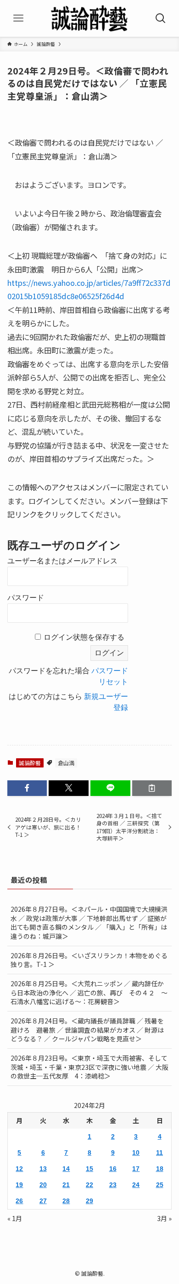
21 (66, 1184)
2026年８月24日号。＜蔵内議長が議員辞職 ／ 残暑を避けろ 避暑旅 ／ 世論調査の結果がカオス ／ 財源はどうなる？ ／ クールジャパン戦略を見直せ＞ (87, 1029)
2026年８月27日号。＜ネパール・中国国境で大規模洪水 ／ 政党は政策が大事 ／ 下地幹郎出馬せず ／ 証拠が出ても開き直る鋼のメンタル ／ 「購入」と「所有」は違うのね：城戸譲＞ (89, 922)
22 (89, 1184)
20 (43, 1184)
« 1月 (14, 1218)
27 (43, 1200)
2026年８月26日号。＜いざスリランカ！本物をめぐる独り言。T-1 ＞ (89, 960)
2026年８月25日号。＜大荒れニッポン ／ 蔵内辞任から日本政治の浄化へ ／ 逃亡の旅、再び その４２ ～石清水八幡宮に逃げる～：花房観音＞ (89, 992)
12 (19, 1168)
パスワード (25, 598)
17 (136, 1168)
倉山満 (66, 763)
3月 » (164, 1218)
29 (89, 1200)
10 (136, 1152)
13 (43, 1168)
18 (159, 1168)
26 (19, 1200)
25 (159, 1184)
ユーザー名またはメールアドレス (62, 561)
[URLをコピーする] (152, 788)
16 (113, 1168)
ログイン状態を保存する (84, 637)
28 (66, 1200)
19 (19, 1184)
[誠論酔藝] (89, 18)
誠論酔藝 (30, 763)
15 (89, 1168)
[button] (27, 788)
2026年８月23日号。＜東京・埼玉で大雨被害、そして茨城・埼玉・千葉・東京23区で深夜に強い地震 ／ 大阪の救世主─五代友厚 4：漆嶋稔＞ (89, 1066)
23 (113, 1184)
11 (159, 1152)
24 (136, 1184)
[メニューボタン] (18, 18)
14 (66, 1168)
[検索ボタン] (160, 18)
